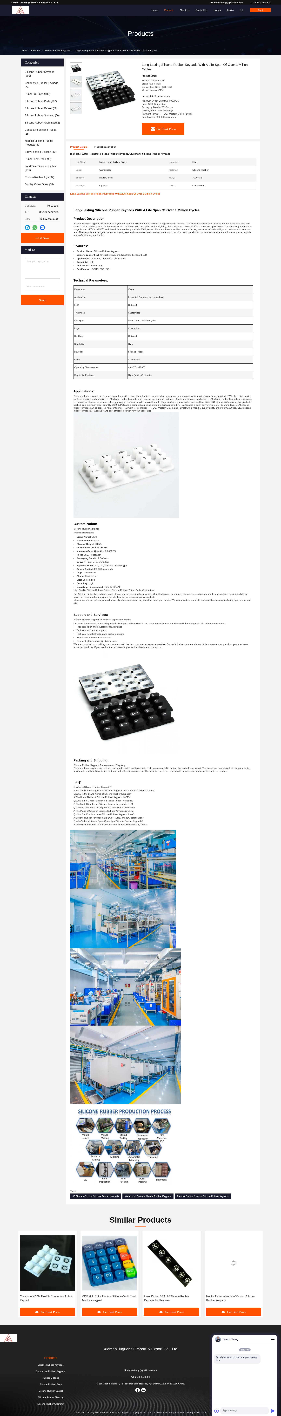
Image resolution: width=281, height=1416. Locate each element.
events (217, 10)
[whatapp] (35, 228)
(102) (37, 94)
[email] (42, 227)
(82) (42, 122)
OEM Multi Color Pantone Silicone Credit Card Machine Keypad (47, 1298)
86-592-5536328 (262, 2)
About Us (184, 10)
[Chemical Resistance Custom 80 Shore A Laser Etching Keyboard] (233, 1263)
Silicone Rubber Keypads (57, 50)
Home (155, 10)
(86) (42, 115)
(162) (41, 101)
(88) (41, 108)
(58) (39, 184)
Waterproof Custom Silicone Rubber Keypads (148, 1196)
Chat (260, 10)
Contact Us (201, 10)
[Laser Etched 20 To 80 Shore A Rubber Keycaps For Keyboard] (109, 1263)
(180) (39, 74)
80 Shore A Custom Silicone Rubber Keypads (96, 1196)
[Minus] (273, 1339)
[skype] (27, 227)
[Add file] (216, 1410)
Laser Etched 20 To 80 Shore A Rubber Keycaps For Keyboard (104, 1298)
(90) (38, 159)
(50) (39, 142)
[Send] (272, 1410)
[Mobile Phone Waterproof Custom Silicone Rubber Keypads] (171, 1263)
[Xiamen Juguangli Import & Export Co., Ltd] (20, 10)
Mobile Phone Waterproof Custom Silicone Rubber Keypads (168, 1298)
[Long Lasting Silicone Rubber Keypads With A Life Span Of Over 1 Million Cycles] (110, 89)
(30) (40, 152)
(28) (41, 131)
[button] (24, 1271)
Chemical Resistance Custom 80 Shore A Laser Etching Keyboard (233, 1298)
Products (168, 10)
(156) (40, 168)
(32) (39, 177)
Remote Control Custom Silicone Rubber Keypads (202, 1196)
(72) (41, 85)
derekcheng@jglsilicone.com (229, 2)
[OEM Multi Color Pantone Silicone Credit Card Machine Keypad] (47, 1263)
